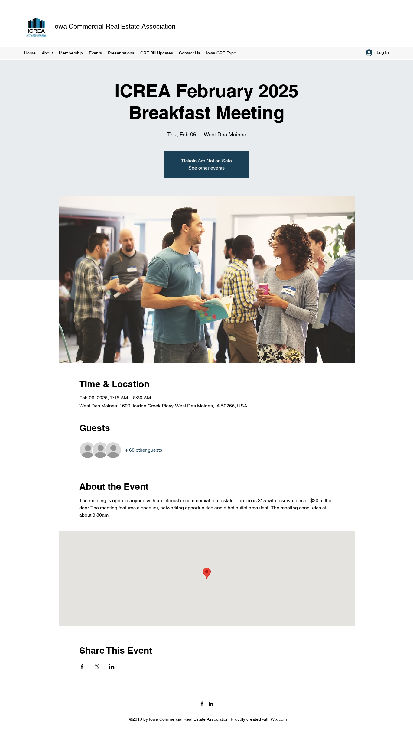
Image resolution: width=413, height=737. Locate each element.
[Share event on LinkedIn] (112, 666)
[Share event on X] (97, 666)
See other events (206, 168)
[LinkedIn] (211, 704)
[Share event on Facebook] (82, 666)
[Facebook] (202, 704)
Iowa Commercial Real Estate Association (114, 26)
